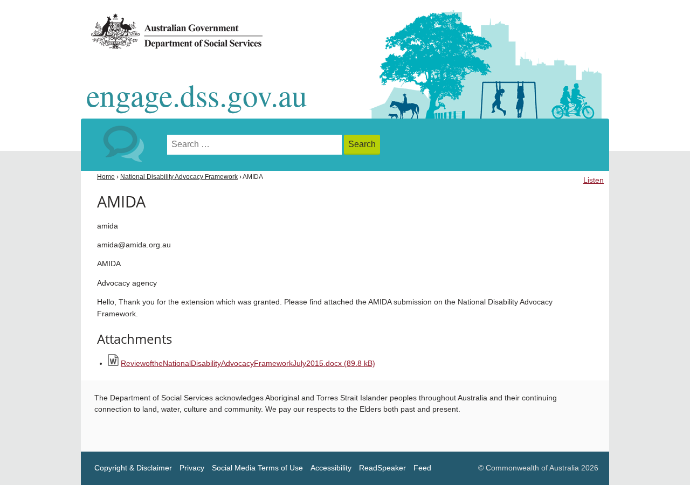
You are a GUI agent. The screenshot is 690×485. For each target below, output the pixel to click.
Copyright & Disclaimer (133, 468)
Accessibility (330, 468)
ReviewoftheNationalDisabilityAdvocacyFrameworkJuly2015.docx (248, 363)
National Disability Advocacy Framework (179, 177)
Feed (422, 468)
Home (106, 177)
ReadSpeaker (382, 468)
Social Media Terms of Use (257, 468)
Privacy (192, 468)
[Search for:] (255, 145)
